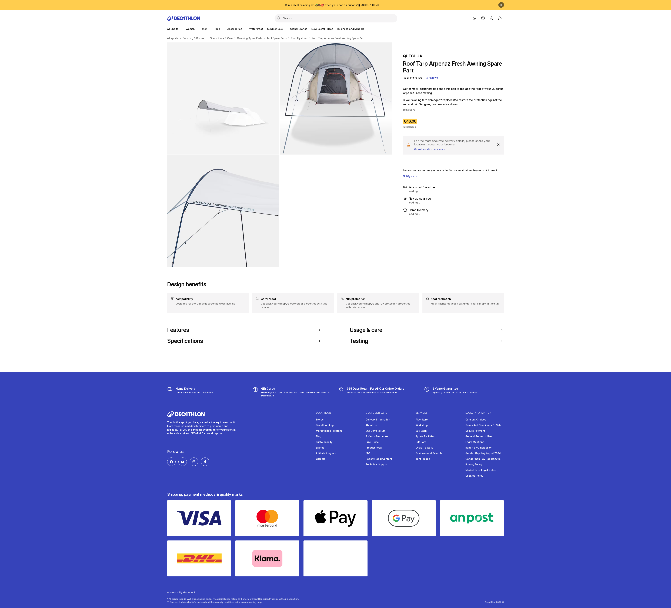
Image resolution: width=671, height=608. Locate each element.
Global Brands (298, 28)
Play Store (422, 419)
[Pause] (501, 5)
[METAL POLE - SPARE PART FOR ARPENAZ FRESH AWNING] (336, 98)
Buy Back (421, 430)
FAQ (368, 453)
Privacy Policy (473, 464)
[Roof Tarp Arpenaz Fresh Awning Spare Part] (223, 98)
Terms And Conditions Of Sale (483, 425)
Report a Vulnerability (478, 447)
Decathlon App (325, 425)
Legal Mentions (474, 441)
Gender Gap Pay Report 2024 (483, 453)
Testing (359, 341)
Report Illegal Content (379, 458)
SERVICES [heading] (421, 412)
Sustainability (324, 441)
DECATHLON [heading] (323, 412)
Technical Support (377, 464)
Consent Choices (475, 419)
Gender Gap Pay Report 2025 (482, 458)
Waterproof (256, 28)
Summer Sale (275, 28)
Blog (318, 436)
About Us (371, 425)
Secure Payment (475, 430)
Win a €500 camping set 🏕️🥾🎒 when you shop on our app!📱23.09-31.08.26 (332, 5)
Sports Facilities (425, 436)
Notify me (409, 176)
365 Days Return (376, 430)
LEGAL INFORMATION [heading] (478, 412)
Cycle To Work (424, 447)
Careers (320, 458)
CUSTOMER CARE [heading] (376, 412)
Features (178, 330)
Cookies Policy (474, 475)
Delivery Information (378, 419)
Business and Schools (350, 28)
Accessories (235, 28)
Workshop (422, 425)
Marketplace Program (329, 430)
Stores (320, 419)
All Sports (173, 28)
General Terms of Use (478, 436)
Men (205, 28)
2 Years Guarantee (377, 436)
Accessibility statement (181, 592)
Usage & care (366, 330)
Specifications (185, 341)
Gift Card (421, 441)
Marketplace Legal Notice (481, 470)
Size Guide (372, 441)
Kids (218, 28)
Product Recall (374, 447)
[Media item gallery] (279, 154)
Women (190, 28)
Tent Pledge (423, 458)
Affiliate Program (326, 453)
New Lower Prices (322, 28)
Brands (320, 447)
